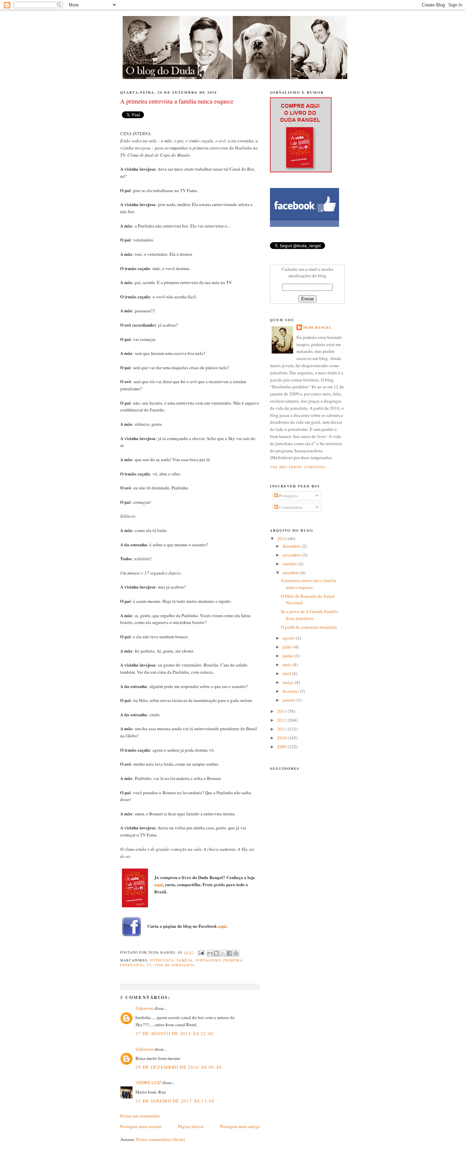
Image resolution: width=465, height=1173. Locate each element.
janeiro (289, 700)
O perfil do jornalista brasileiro (309, 627)
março (289, 682)
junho (288, 656)
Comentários (290, 507)
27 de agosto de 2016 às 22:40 (174, 1033)
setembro (291, 572)
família (185, 960)
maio (288, 664)
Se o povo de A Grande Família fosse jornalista (309, 614)
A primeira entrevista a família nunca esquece (308, 583)
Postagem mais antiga (240, 1126)
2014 (282, 538)
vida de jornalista (174, 965)
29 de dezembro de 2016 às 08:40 (178, 1067)
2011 (282, 729)
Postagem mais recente (141, 1126)
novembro (292, 555)
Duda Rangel (317, 327)
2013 (282, 711)
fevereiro (291, 691)
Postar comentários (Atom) (160, 1139)
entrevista (162, 960)
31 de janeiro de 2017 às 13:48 (174, 1101)
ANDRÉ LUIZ (148, 1082)
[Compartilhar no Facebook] (229, 953)
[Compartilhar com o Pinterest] (236, 953)
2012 (282, 720)
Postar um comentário (140, 1116)
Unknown (144, 1008)
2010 (282, 738)
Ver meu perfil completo (297, 467)
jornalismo (207, 960)
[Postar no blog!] (216, 953)
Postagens (288, 495)
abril (287, 673)
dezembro (292, 546)
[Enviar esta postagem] (201, 952)
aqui (158, 884)
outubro (290, 564)
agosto (289, 638)
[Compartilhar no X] (223, 953)
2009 (282, 747)
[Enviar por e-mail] (210, 953)
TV (149, 965)
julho (288, 647)
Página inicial (191, 1126)
